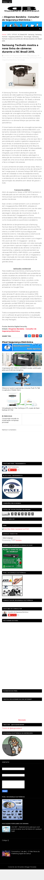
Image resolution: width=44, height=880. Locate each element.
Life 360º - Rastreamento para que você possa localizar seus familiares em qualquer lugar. (26, 829)
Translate (18, 540)
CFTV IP (14, 34)
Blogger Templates (30, 867)
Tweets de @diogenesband (12, 728)
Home (4, 34)
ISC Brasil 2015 (22, 34)
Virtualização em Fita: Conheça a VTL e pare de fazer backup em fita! (21, 409)
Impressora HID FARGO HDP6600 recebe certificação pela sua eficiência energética (21, 369)
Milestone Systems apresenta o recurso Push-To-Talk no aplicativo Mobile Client (21, 389)
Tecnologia (27, 36)
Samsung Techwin (35, 57)
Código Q (5, 840)
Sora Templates (19, 867)
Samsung (31, 34)
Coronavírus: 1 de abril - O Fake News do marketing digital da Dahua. (25, 852)
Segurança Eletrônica (15, 36)
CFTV (9, 34)
